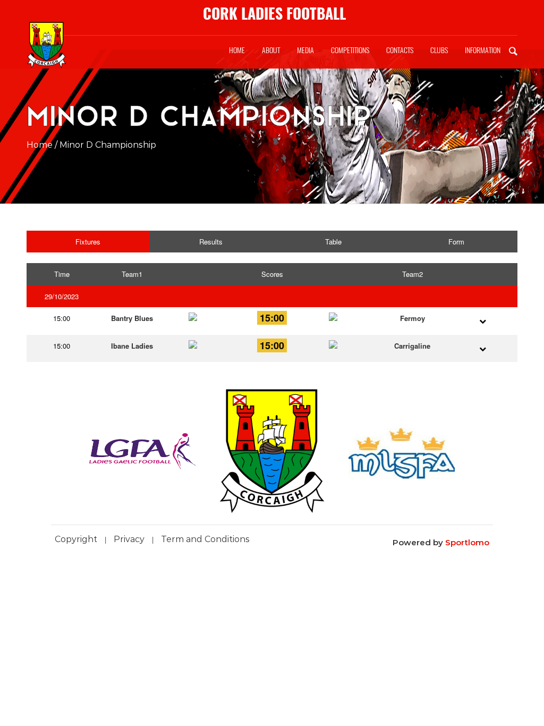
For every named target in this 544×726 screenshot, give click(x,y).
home (40, 145)
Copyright (76, 539)
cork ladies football (274, 13)
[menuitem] (236, 50)
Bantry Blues (132, 318)
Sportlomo (467, 542)
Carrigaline (412, 346)
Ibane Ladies (132, 346)
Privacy (129, 539)
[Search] (513, 50)
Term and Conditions (205, 539)
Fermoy (412, 318)
